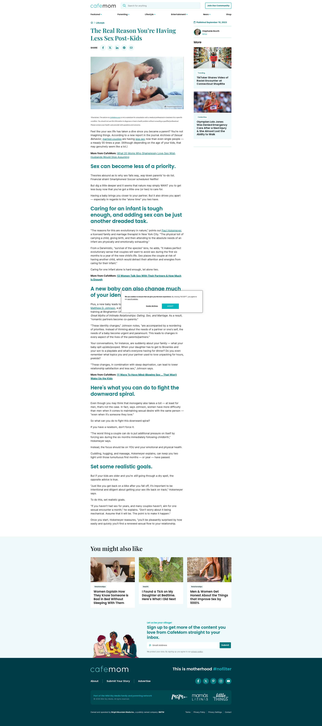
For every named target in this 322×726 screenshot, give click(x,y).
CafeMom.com (115, 117)
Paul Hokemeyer (171, 230)
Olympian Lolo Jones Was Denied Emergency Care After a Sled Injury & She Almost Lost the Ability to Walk (212, 128)
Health (145, 587)
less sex (140, 138)
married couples (112, 138)
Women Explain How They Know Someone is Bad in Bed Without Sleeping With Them (111, 597)
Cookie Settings (152, 306)
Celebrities (202, 117)
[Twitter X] (206, 681)
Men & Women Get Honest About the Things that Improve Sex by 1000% (209, 597)
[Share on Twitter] (110, 48)
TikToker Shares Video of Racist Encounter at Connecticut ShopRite (212, 81)
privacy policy (197, 651)
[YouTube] (228, 681)
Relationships (100, 587)
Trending (201, 73)
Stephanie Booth (210, 31)
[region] (162, 301)
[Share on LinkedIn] (117, 48)
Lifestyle (100, 23)
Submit (225, 645)
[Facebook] (198, 681)
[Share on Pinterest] (124, 48)
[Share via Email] (131, 48)
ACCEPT (170, 306)
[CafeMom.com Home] (103, 6)
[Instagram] (221, 681)
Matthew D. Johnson (103, 308)
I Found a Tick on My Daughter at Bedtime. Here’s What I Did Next (159, 595)
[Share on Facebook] (103, 48)
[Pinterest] (213, 681)
